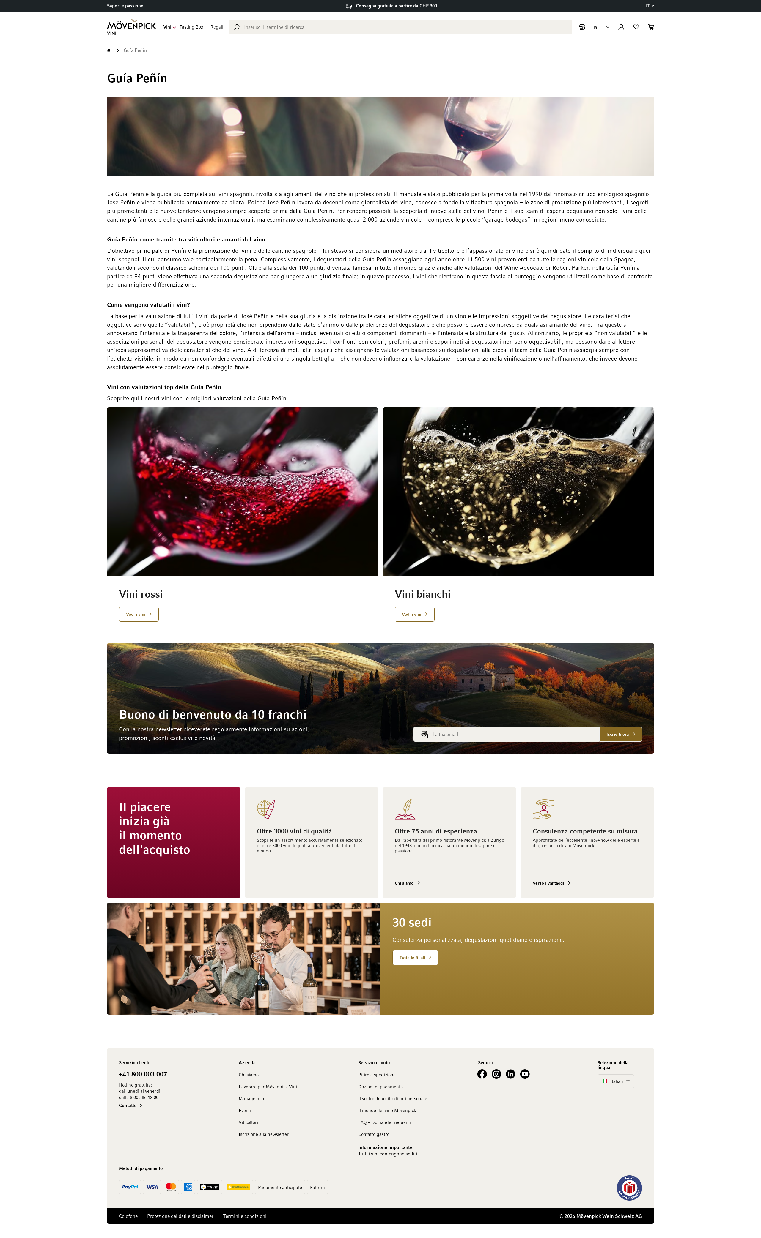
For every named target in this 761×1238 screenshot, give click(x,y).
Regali (216, 26)
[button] (649, 6)
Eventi (245, 1110)
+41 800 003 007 (143, 1073)
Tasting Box (191, 26)
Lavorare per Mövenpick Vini (268, 1086)
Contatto (128, 1105)
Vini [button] (167, 26)
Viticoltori (248, 1122)
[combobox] (400, 27)
